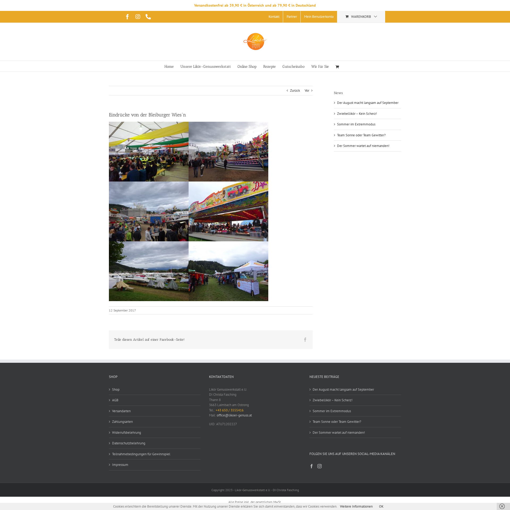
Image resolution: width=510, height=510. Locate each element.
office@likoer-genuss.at (234, 415)
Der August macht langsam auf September (367, 102)
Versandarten (121, 411)
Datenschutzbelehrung (128, 443)
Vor (307, 90)
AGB (115, 400)
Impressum (120, 464)
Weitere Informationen (356, 506)
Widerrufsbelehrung (126, 432)
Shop (116, 389)
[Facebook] (311, 466)
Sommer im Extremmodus (356, 124)
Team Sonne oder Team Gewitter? (361, 135)
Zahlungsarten (122, 421)
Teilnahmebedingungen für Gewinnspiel (141, 454)
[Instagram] (319, 466)
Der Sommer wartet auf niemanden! (363, 146)
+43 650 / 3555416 (230, 410)
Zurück (295, 90)
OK (381, 506)
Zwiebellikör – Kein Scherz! (357, 113)
